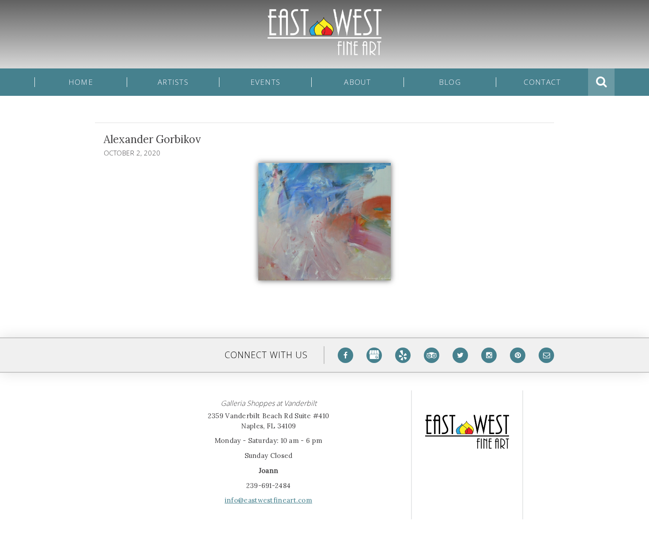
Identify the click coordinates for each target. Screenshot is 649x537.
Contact (542, 82)
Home (80, 82)
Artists (173, 82)
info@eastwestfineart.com (268, 500)
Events (265, 82)
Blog (450, 82)
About (357, 82)
